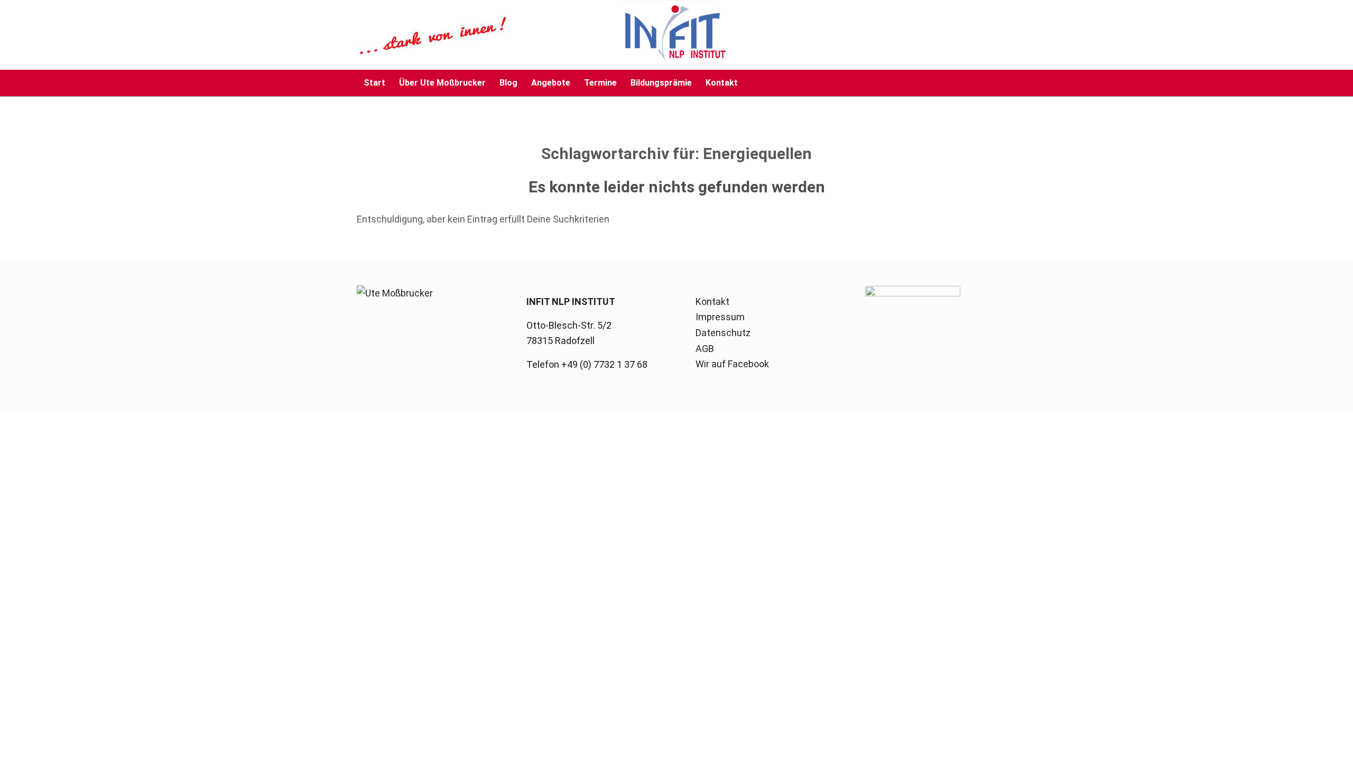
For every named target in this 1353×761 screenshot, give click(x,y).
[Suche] (989, 83)
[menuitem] (374, 83)
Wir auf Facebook (732, 363)
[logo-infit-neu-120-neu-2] (542, 35)
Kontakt (712, 301)
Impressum (720, 316)
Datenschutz (723, 332)
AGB (705, 348)
